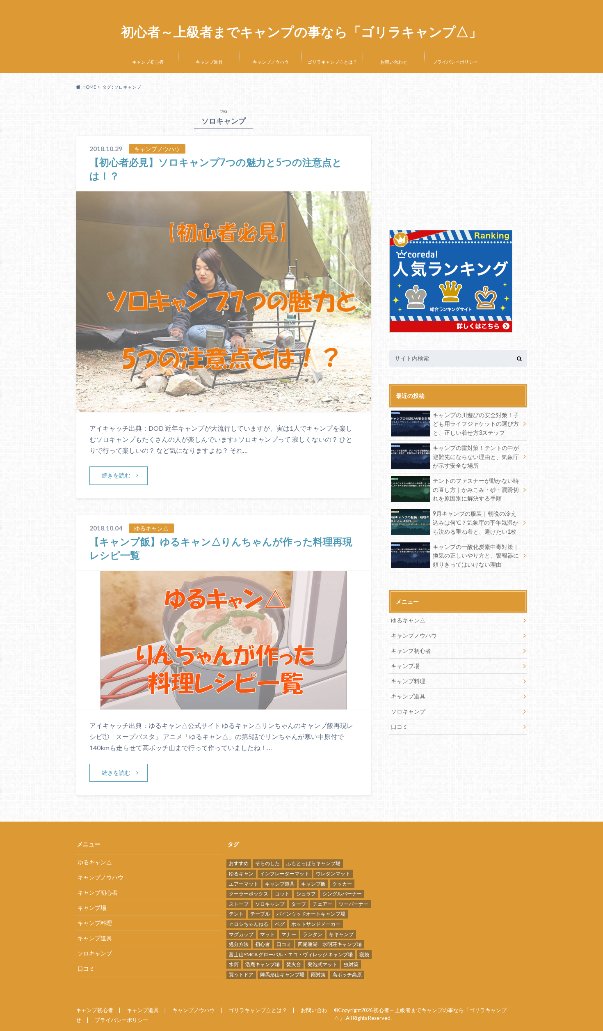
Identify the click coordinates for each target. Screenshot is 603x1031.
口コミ (399, 726)
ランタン (312, 934)
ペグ (280, 924)
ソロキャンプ (408, 711)
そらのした (267, 863)
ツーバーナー (353, 904)
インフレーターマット (284, 873)
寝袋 (364, 954)
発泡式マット (322, 964)
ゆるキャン (241, 873)
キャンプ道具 (209, 61)
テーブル (260, 914)
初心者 (262, 944)
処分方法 (239, 944)
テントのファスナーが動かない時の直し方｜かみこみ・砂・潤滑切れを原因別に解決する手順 (476, 489)
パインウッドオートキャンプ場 (310, 914)
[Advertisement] (458, 158)
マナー (288, 934)
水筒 (234, 964)
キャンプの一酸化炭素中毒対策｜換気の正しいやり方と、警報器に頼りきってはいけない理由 (476, 555)
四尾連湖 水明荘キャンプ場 (330, 944)
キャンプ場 (405, 665)
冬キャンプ (341, 934)
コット (282, 894)
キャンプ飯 (313, 884)
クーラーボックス (248, 894)
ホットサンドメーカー (315, 924)
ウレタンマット (333, 873)
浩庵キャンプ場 (262, 964)
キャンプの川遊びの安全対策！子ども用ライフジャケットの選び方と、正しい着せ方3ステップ (476, 423)
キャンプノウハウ (271, 61)
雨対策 (318, 974)
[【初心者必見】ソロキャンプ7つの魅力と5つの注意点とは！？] (223, 407)
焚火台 (293, 964)
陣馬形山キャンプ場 (282, 974)
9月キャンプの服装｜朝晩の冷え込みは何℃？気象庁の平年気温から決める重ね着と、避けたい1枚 (475, 522)
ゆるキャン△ (408, 620)
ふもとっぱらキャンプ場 (313, 863)
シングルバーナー (342, 894)
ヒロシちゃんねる (248, 924)
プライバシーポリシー (455, 61)
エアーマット (243, 884)
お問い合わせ (393, 61)
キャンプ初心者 (148, 61)
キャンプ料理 (408, 680)
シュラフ (306, 894)
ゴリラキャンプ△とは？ (332, 61)
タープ (298, 904)
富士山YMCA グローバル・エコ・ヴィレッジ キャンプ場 (291, 954)
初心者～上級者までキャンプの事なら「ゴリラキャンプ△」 (301, 31)
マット (267, 934)
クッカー (342, 884)
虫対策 (351, 964)
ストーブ (239, 904)
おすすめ (239, 863)
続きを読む (116, 475)
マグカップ (241, 934)
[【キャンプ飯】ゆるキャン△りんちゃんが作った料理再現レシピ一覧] (223, 704)
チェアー (322, 904)
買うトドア (241, 974)
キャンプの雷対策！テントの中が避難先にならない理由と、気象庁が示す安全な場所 (476, 456)
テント (236, 914)
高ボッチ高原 (347, 974)
